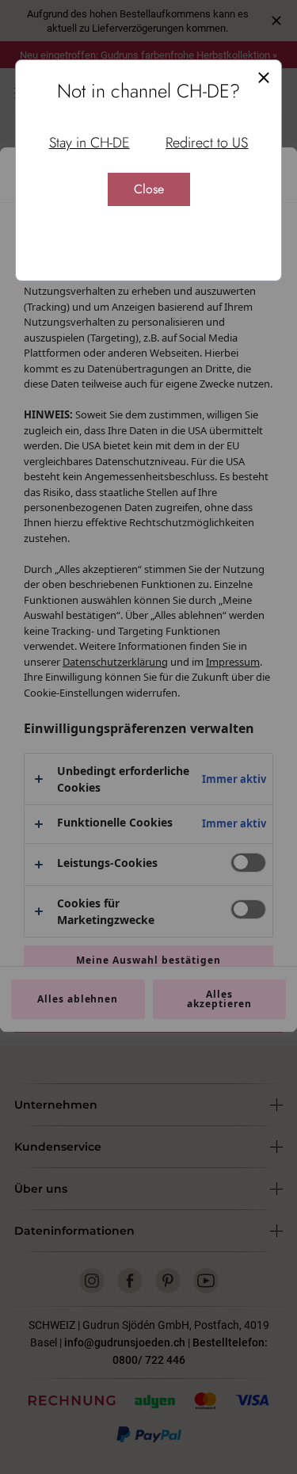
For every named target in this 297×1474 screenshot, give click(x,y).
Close (149, 189)
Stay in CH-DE (89, 142)
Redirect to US (207, 142)
